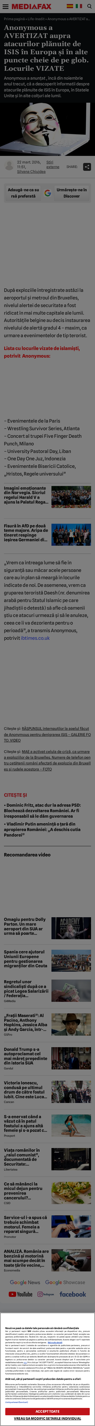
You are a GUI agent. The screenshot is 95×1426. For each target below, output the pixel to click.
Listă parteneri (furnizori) (16, 1402)
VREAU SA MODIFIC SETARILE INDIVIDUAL (47, 1418)
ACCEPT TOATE (47, 1411)
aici (25, 1362)
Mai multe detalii (55, 1342)
